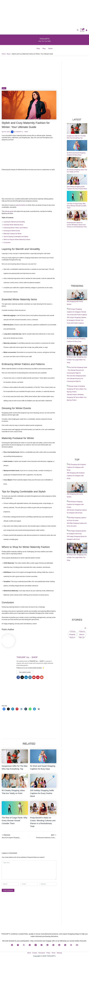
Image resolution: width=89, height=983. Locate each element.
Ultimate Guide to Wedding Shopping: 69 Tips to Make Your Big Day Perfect (76, 397)
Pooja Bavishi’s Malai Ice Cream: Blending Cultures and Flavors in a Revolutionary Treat (76, 224)
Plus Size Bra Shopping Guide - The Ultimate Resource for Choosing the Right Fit (76, 378)
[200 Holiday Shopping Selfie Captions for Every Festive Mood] (77, 179)
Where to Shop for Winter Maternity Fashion (16, 239)
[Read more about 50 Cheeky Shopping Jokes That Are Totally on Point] (15, 780)
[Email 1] (77, 945)
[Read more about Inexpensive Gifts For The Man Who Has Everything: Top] (15, 756)
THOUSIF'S (45, 39)
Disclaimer (41, 953)
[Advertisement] (44, 13)
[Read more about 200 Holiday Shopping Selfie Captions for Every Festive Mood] (43, 780)
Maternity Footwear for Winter (12, 233)
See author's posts (25, 672)
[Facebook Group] (18, 945)
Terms (53, 953)
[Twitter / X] (24, 945)
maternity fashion (20, 205)
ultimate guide (9, 211)
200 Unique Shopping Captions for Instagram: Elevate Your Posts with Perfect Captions (76, 320)
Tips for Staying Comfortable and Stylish (15, 236)
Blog (44, 48)
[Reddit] (59, 945)
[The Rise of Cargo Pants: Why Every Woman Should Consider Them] (77, 196)
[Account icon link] (86, 30)
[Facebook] (12, 945)
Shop (38, 48)
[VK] (71, 945)
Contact (34, 953)
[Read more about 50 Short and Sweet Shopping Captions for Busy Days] (43, 756)
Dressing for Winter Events (11, 230)
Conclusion (7, 242)
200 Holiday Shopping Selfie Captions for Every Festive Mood (42, 793)
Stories (50, 48)
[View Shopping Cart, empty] (82, 30)
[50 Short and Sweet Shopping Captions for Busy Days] (77, 145)
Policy (48, 953)
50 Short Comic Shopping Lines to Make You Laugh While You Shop (76, 359)
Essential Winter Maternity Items (13, 224)
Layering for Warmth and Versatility (14, 222)
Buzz (4, 88)
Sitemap (59, 953)
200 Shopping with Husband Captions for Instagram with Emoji (75, 475)
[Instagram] (30, 945)
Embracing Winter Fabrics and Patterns (15, 227)
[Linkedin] (47, 945)
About (29, 953)
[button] (78, 30)
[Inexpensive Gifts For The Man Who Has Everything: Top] (77, 128)
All (85, 628)
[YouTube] (42, 945)
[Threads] (36, 945)
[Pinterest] (53, 945)
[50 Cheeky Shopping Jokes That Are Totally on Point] (77, 162)
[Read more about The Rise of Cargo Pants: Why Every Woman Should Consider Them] (15, 808)
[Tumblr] (65, 945)
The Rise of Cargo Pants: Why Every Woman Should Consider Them (14, 821)
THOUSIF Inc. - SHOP (27, 657)
